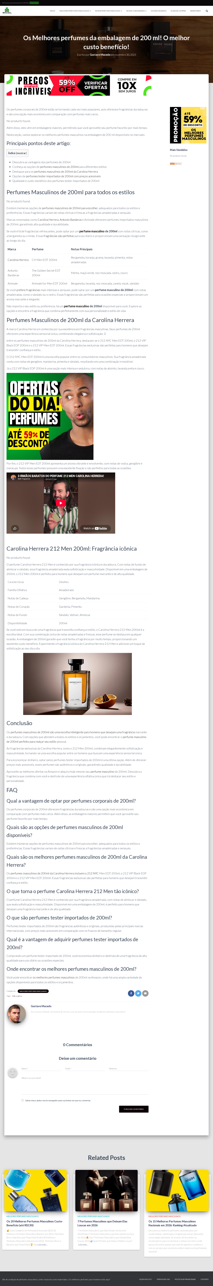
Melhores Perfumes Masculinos (74, 11)
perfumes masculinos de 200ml (59, 166)
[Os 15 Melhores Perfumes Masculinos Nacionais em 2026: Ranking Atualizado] (177, 1190)
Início (52, 11)
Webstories (195, 11)
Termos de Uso (163, 1279)
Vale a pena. (17, 996)
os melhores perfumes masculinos (54, 977)
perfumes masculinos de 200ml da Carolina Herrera (66, 171)
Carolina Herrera (48, 219)
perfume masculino (91, 231)
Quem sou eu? (145, 1279)
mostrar (21, 153)
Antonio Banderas (71, 219)
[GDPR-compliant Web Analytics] (176, 163)
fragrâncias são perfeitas (59, 236)
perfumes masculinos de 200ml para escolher (70, 208)
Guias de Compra (178, 11)
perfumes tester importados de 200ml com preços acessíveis (63, 176)
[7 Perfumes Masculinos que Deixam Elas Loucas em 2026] (106, 1190)
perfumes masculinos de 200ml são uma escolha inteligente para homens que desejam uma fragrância (73, 732)
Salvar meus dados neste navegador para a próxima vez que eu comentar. (58, 1100)
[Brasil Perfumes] (7, 10)
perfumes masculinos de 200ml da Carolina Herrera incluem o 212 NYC (55, 873)
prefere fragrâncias (28, 290)
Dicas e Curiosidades (135, 11)
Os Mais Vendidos (158, 11)
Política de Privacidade (185, 1279)
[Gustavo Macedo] (16, 1014)
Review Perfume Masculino (108, 11)
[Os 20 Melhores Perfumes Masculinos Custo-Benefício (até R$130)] (35, 1190)
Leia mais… (43, 1244)
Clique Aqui (34, 3)
